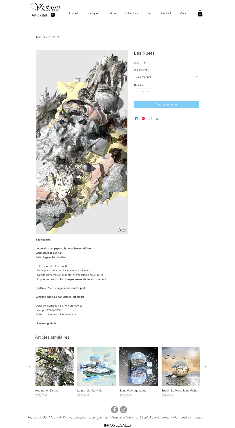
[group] (117, 374)
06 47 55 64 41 (54, 417)
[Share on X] (157, 118)
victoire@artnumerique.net (87, 417)
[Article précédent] (30, 366)
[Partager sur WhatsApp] (150, 118)
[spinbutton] (142, 91)
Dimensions (141, 69)
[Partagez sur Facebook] (136, 118)
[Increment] (148, 91)
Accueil (41, 37)
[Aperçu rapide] (54, 366)
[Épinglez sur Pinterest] (143, 118)
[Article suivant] (205, 366)
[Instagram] (53, 15)
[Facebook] (114, 409)
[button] (200, 13)
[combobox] (166, 76)
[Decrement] (137, 91)
